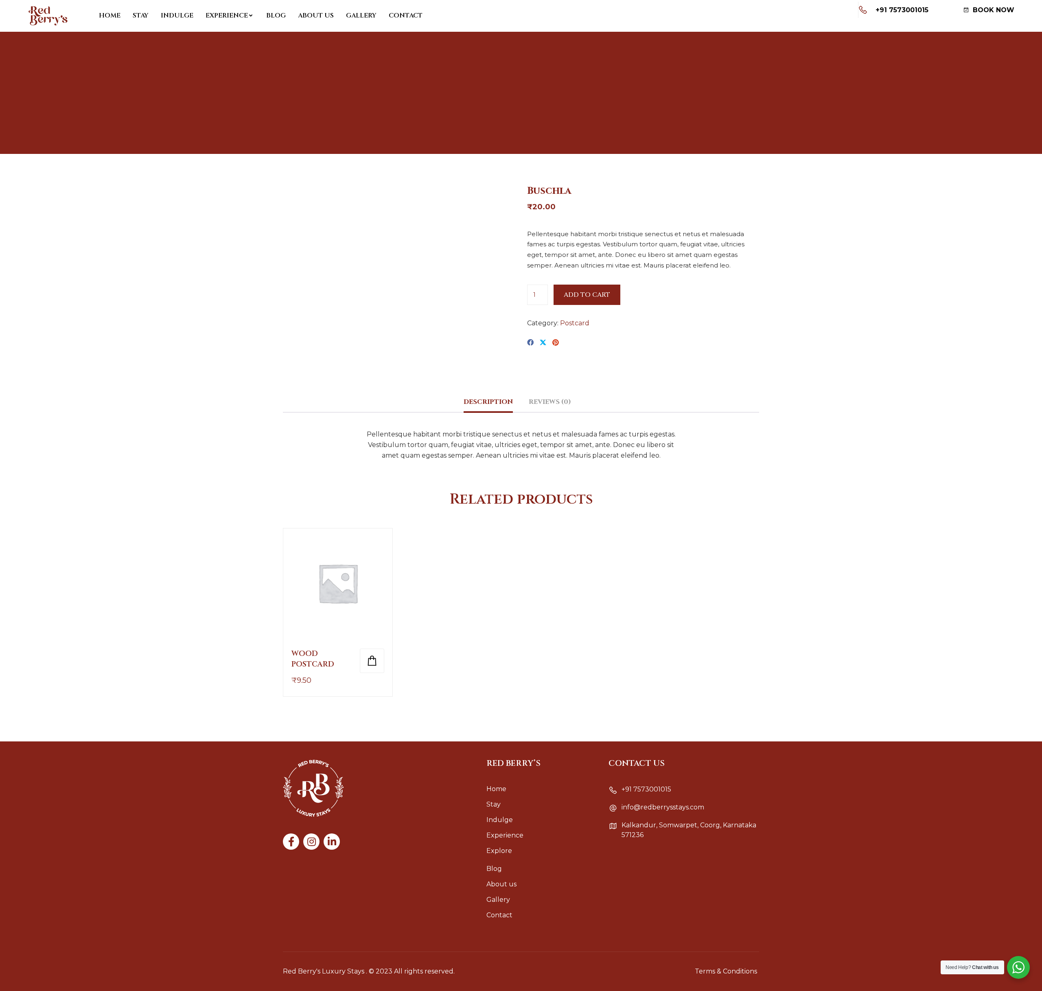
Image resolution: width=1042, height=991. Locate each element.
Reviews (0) (550, 401)
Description (488, 401)
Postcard (574, 323)
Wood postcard (312, 659)
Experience (227, 15)
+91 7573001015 (902, 10)
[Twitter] (543, 342)
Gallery (361, 15)
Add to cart (587, 294)
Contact (405, 15)
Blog (276, 15)
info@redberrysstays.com (663, 807)
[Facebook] (530, 342)
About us (316, 15)
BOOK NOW (992, 10)
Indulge (177, 15)
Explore (499, 851)
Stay (141, 15)
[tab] (488, 405)
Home (109, 15)
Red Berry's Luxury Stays (323, 971)
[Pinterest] (555, 342)
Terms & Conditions (726, 971)
